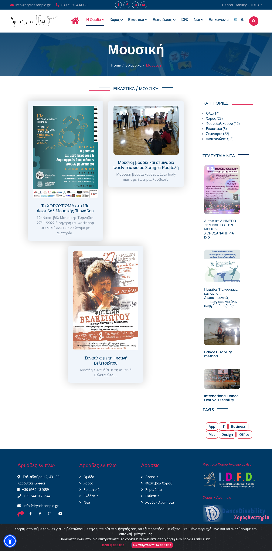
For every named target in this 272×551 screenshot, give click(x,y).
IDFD (255, 5)
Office (244, 434)
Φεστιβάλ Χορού (223, 123)
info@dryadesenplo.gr (33, 5)
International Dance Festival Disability (221, 397)
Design (227, 434)
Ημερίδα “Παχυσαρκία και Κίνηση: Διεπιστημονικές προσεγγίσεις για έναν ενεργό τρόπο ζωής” (221, 297)
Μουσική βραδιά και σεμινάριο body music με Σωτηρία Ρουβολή (146, 164)
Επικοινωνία (219, 19)
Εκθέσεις (152, 496)
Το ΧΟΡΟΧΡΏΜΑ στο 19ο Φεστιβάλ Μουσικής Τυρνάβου (65, 208)
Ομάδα (88, 476)
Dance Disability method (218, 354)
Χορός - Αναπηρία (159, 502)
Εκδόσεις (90, 496)
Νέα (86, 502)
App (212, 426)
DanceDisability (234, 5)
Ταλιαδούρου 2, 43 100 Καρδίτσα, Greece (38, 480)
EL (240, 19)
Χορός (214, 118)
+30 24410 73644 (36, 496)
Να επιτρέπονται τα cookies (152, 545)
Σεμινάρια (217, 133)
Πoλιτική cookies (112, 545)
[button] (10, 541)
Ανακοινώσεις (220, 138)
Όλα (212, 113)
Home (116, 65)
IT (223, 426)
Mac (212, 434)
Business (238, 426)
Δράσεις (151, 476)
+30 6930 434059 (74, 5)
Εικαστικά (133, 65)
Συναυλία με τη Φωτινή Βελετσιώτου (105, 360)
